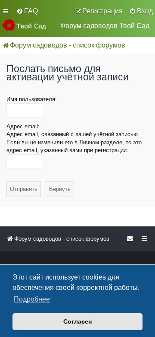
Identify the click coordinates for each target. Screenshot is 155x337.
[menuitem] (27, 11)
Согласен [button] (77, 321)
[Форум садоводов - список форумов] (28, 25)
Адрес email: (23, 126)
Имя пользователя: (31, 99)
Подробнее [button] (32, 299)
